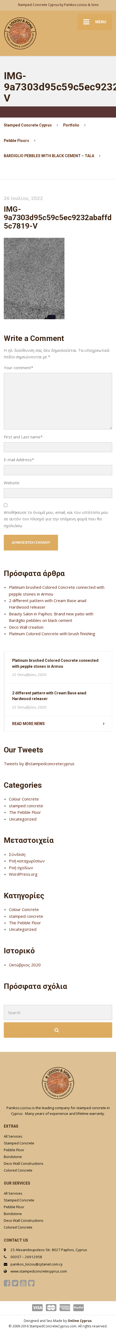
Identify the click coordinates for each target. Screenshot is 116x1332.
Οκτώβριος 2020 (25, 964)
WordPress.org (23, 874)
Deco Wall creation (26, 627)
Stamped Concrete (19, 1143)
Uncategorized (22, 819)
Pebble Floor (14, 1149)
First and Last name (23, 436)
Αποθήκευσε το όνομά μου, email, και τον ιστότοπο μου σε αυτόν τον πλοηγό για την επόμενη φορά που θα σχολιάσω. (56, 519)
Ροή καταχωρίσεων (27, 860)
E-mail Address (19, 459)
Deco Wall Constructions (23, 1163)
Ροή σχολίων (21, 867)
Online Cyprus (80, 1320)
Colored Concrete (18, 1170)
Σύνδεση (17, 854)
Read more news (28, 724)
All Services (13, 1136)
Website (11, 482)
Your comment (18, 367)
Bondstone (13, 1156)
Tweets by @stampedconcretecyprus (39, 763)
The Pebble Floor (25, 812)
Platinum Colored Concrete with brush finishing (52, 633)
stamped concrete (26, 805)
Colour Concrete (24, 799)
